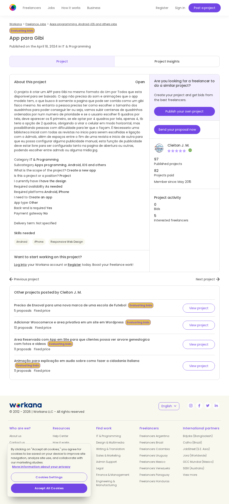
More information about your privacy (41, 467)
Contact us (17, 442)
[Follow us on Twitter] (207, 405)
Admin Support (106, 462)
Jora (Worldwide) (195, 455)
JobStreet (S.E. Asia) (196, 449)
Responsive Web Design (67, 242)
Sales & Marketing (108, 455)
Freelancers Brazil (151, 442)
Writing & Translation (110, 449)
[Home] (12, 7)
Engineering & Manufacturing (106, 483)
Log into (20, 264)
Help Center (60, 436)
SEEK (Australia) (193, 468)
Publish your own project (184, 111)
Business (93, 8)
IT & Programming (108, 436)
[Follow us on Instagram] (190, 405)
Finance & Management (112, 475)
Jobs (51, 8)
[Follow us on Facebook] (199, 405)
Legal (100, 468)
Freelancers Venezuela (155, 468)
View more (190, 475)
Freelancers (32, 8)
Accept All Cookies (49, 488)
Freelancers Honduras (155, 481)
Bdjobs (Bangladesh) (198, 436)
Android (21, 242)
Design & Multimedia (110, 442)
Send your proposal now (177, 129)
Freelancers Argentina (154, 436)
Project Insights (167, 61)
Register (74, 264)
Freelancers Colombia (155, 449)
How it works (71, 8)
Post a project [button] (204, 8)
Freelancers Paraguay (155, 475)
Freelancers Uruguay (154, 455)
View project (198, 308)
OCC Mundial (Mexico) (198, 462)
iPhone (38, 242)
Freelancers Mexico (152, 462)
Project (62, 61)
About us (15, 436)
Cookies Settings (49, 477)
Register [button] (162, 8)
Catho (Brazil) (192, 442)
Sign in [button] (180, 8)
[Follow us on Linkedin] (216, 405)
